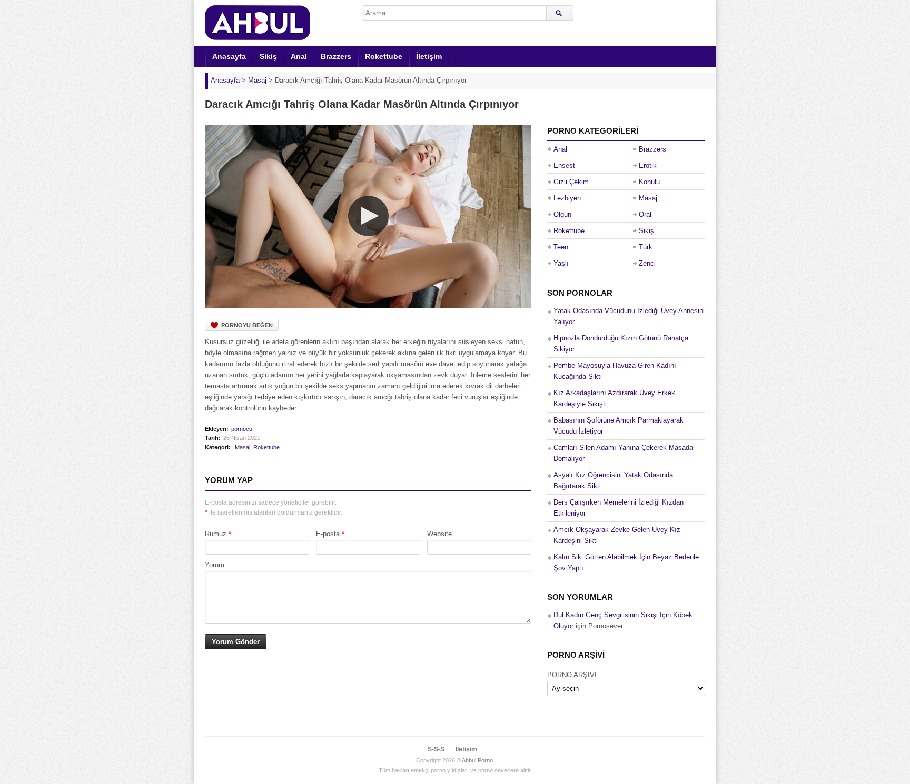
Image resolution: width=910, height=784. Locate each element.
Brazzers (336, 56)
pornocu (241, 429)
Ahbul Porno (477, 760)
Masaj (242, 447)
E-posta (328, 534)
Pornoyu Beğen (247, 325)
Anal (299, 56)
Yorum (214, 565)
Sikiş (268, 56)
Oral (645, 214)
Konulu (649, 182)
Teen (560, 247)
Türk (645, 247)
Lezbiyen (567, 198)
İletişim (429, 56)
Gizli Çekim (571, 182)
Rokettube (383, 56)
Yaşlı (561, 263)
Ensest (564, 165)
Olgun (562, 214)
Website (439, 534)
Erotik (648, 165)
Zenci (647, 263)
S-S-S (436, 749)
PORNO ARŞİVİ (572, 675)
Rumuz (215, 534)
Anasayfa (229, 56)
